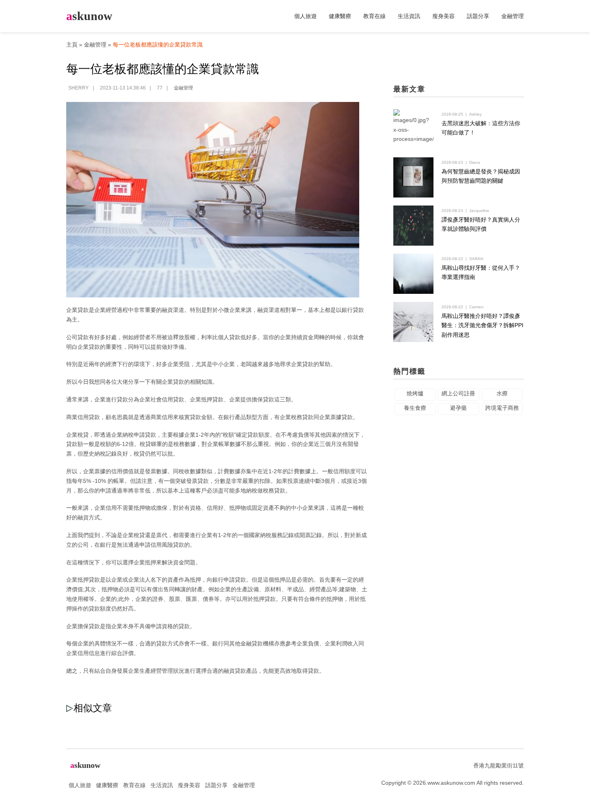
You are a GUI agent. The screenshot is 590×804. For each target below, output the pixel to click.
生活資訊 (409, 16)
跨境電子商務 (502, 408)
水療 (502, 393)
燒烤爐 (415, 393)
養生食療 (415, 408)
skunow (89, 15)
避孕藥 (458, 408)
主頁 (71, 44)
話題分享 (478, 16)
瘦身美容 (443, 16)
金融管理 (512, 16)
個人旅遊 (305, 16)
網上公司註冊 (458, 393)
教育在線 (374, 16)
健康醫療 (340, 16)
